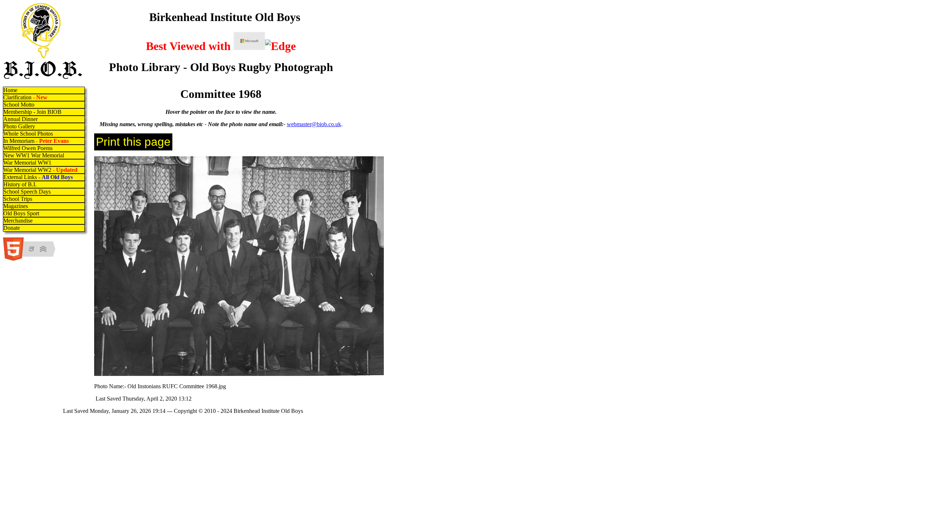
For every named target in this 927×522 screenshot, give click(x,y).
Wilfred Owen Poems (28, 148)
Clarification (25, 97)
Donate (11, 228)
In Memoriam (36, 141)
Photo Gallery (19, 126)
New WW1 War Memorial (33, 155)
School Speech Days (27, 191)
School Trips (17, 199)
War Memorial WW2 (41, 170)
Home (10, 90)
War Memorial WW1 (27, 163)
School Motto (18, 105)
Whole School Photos (28, 133)
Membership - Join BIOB (32, 112)
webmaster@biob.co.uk (314, 124)
